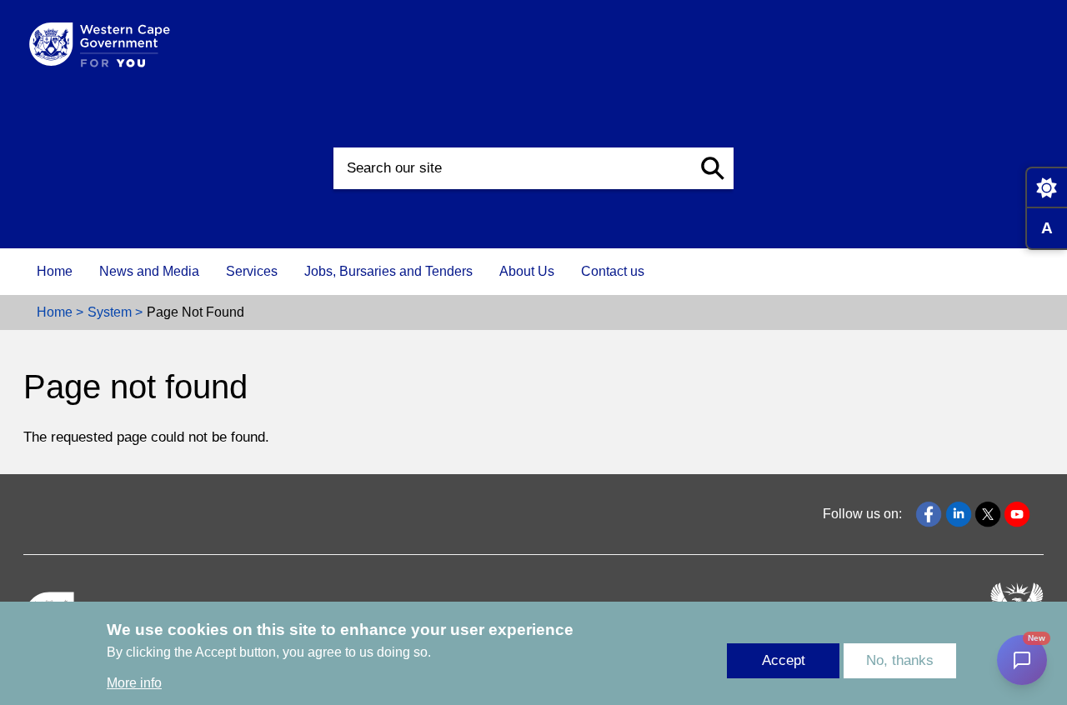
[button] (713, 168)
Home (55, 271)
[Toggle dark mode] (1046, 187)
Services (252, 271)
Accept (783, 660)
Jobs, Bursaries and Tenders (388, 271)
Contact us (612, 271)
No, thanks (900, 660)
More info (134, 684)
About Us (526, 271)
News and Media (149, 271)
